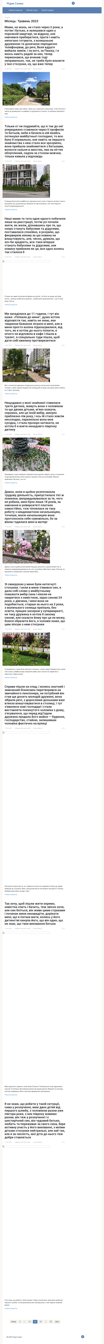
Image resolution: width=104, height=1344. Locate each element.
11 (30, 1322)
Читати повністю (11, 117)
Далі (57, 1322)
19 (51, 1322)
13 (41, 1322)
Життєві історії (31, 10)
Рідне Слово (15, 3)
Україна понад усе (15, 10)
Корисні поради (47, 10)
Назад (13, 1322)
